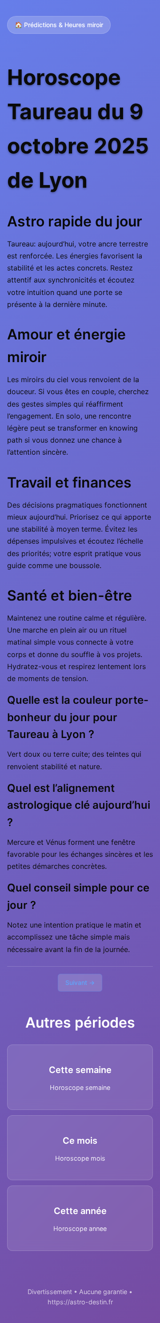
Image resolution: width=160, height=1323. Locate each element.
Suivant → (80, 982)
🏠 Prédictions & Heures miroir (59, 24)
